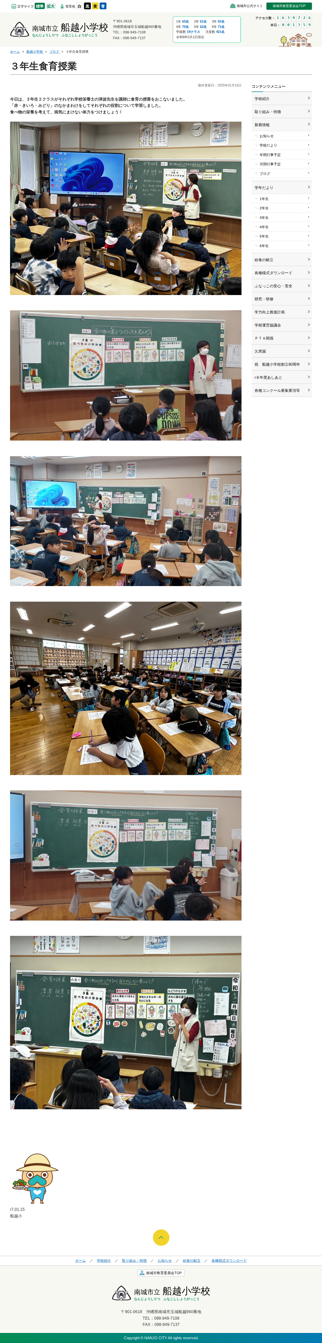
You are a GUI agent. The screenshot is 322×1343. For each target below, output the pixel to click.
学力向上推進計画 (270, 312)
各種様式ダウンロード (273, 273)
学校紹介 (262, 99)
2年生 (264, 208)
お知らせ (267, 136)
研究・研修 (264, 299)
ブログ (265, 174)
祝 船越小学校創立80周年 (277, 364)
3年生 (264, 218)
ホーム (80, 1261)
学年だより (264, 187)
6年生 (264, 246)
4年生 (264, 227)
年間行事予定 (270, 155)
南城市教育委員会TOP (289, 6)
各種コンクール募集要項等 (277, 390)
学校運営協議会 (268, 325)
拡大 (51, 6)
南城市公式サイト (250, 6)
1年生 (264, 199)
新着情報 (262, 125)
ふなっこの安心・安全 (273, 286)
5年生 (264, 236)
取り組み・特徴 (268, 112)
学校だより (268, 145)
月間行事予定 (270, 164)
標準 (40, 6)
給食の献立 (264, 260)
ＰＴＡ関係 (264, 338)
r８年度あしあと (268, 377)
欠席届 (260, 351)
